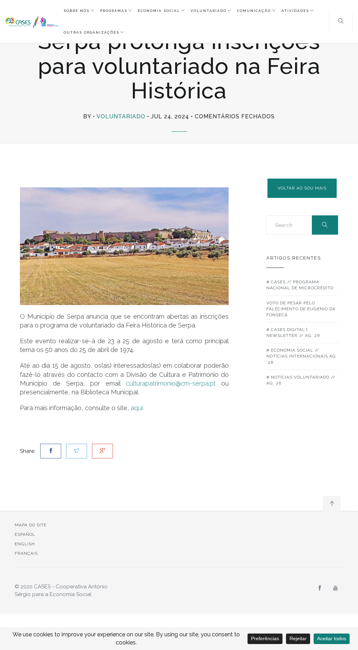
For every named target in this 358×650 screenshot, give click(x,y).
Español (25, 534)
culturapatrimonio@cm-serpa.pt (171, 383)
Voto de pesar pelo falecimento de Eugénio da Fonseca (301, 308)
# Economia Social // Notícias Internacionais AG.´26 (301, 356)
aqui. (137, 408)
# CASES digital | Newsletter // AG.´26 (293, 332)
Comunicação (254, 11)
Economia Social (159, 11)
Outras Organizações (91, 32)
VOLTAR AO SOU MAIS (302, 188)
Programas (113, 11)
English (25, 543)
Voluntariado (209, 11)
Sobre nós (77, 11)
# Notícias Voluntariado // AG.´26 (300, 380)
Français (26, 553)
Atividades (295, 11)
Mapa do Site (30, 525)
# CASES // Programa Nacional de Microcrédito (300, 284)
